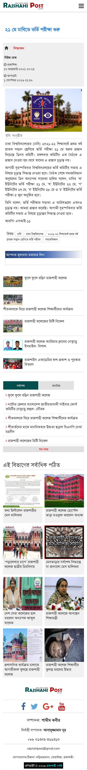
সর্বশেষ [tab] (21, 385)
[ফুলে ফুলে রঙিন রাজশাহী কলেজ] (43, 286)
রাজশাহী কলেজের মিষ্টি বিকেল (27, 440)
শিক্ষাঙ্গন (18, 48)
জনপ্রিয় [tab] (56, 385)
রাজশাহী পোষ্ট (54, 765)
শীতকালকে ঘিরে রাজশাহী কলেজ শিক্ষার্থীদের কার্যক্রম (42, 417)
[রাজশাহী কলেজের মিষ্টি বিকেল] (43, 331)
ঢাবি (19, 234)
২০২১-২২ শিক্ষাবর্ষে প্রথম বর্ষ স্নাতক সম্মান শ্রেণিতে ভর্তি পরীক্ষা (42, 236)
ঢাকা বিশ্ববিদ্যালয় (34, 234)
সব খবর (43, 449)
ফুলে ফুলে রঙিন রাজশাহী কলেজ (28, 394)
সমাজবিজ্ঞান (51, 239)
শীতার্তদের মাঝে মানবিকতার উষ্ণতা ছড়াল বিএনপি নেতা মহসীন (44, 429)
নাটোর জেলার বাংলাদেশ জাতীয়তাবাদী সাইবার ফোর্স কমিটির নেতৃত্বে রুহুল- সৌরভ (41, 406)
